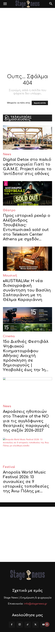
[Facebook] (12, 625)
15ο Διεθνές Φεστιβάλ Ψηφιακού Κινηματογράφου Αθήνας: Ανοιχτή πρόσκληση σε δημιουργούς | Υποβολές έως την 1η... (25, 355)
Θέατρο (9, 210)
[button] (5, 4)
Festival (9, 467)
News (7, 154)
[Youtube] (43, 625)
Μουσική (10, 275)
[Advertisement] (27, 37)
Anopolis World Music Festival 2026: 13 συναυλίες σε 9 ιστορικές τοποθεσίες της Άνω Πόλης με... (26, 481)
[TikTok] (28, 625)
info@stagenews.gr (35, 603)
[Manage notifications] (47, 624)
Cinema (9, 336)
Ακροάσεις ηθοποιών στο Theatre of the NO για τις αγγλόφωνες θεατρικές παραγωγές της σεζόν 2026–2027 (26, 421)
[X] (35, 625)
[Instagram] (20, 624)
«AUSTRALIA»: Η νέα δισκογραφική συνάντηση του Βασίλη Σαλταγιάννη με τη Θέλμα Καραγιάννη (27, 290)
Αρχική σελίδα (40, 103)
